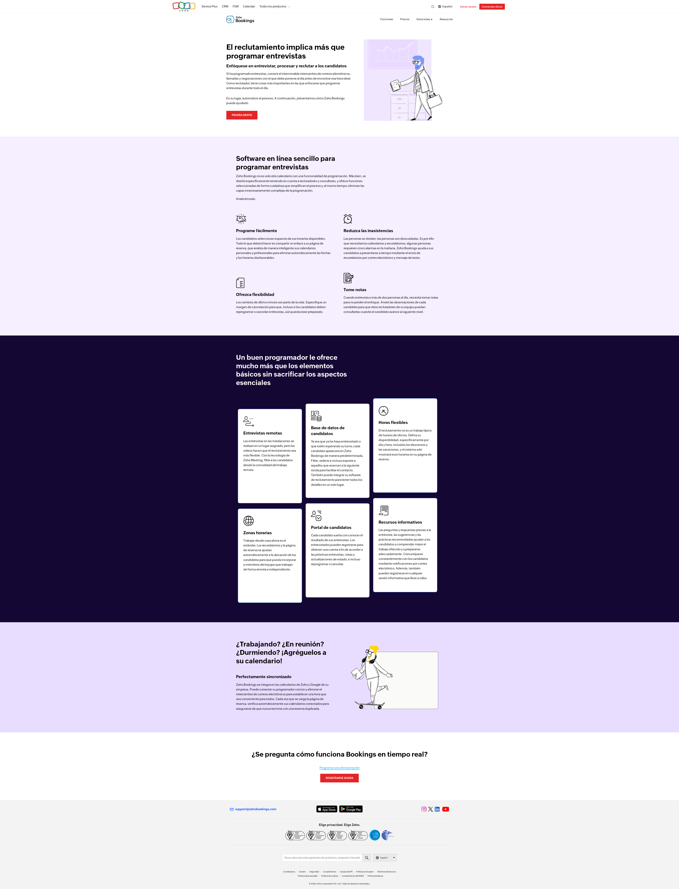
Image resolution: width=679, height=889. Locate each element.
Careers (302, 872)
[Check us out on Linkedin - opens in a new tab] (437, 809)
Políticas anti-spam (364, 872)
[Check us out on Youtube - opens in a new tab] (445, 809)
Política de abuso (375, 876)
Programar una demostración (340, 768)
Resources (446, 19)
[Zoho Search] (432, 6)
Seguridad (314, 872)
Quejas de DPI (346, 872)
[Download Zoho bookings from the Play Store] (351, 809)
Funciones (386, 19)
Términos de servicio (386, 872)
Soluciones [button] (423, 19)
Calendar (249, 6)
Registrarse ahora (339, 777)
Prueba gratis (242, 114)
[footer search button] (366, 857)
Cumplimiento (329, 872)
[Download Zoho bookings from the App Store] (326, 809)
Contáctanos (289, 872)
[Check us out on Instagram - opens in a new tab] (424, 809)
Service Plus (209, 6)
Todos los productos (273, 6)
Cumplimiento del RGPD (353, 876)
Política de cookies (329, 876)
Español (447, 6)
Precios (404, 19)
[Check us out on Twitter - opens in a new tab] (430, 809)
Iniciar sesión (468, 6)
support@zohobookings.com (255, 809)
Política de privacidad (307, 876)
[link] (249, 6)
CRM (225, 6)
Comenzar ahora (492, 6)
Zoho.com (183, 6)
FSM (236, 6)
